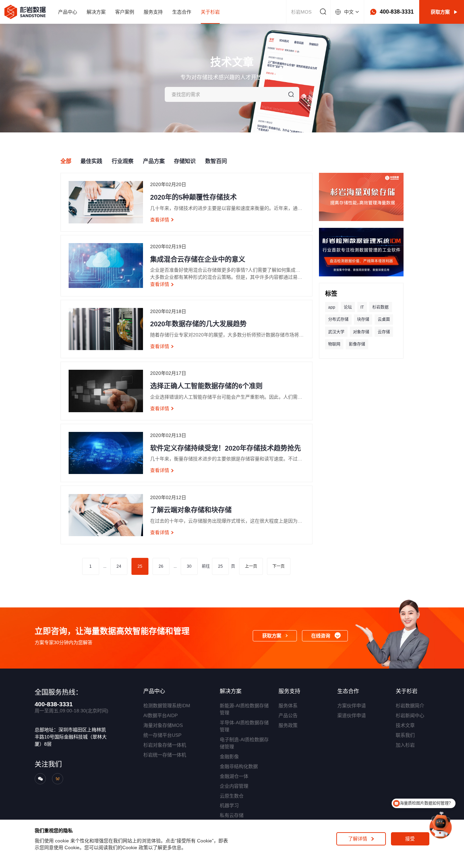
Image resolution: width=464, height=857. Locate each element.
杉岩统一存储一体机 (164, 755)
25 (140, 566)
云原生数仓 (232, 796)
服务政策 (288, 725)
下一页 (278, 566)
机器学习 (229, 805)
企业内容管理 (234, 786)
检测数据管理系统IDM (166, 705)
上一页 (251, 566)
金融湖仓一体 (234, 776)
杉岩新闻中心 (410, 715)
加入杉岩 (405, 745)
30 (189, 566)
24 (119, 566)
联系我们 (405, 735)
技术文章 (405, 725)
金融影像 (229, 756)
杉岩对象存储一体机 (164, 745)
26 (161, 566)
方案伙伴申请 (351, 705)
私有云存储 (232, 815)
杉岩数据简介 (410, 705)
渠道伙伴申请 (351, 715)
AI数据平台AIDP (160, 715)
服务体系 (288, 705)
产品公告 (288, 715)
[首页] (24, 12)
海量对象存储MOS (163, 725)
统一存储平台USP (162, 735)
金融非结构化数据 (239, 766)
